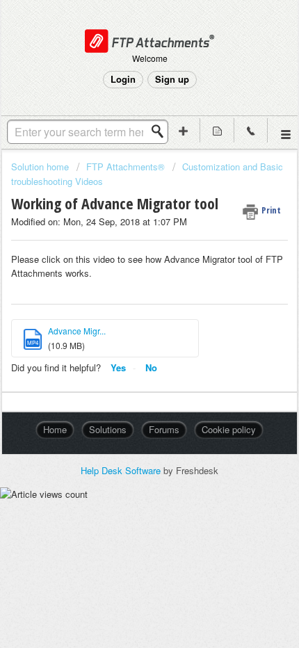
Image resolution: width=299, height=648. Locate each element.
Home (55, 429)
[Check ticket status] (217, 130)
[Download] (124, 313)
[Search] (161, 131)
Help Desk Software (122, 470)
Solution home (41, 166)
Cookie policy (229, 429)
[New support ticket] (184, 130)
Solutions (108, 429)
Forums (164, 429)
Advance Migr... (77, 331)
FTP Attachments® (125, 166)
